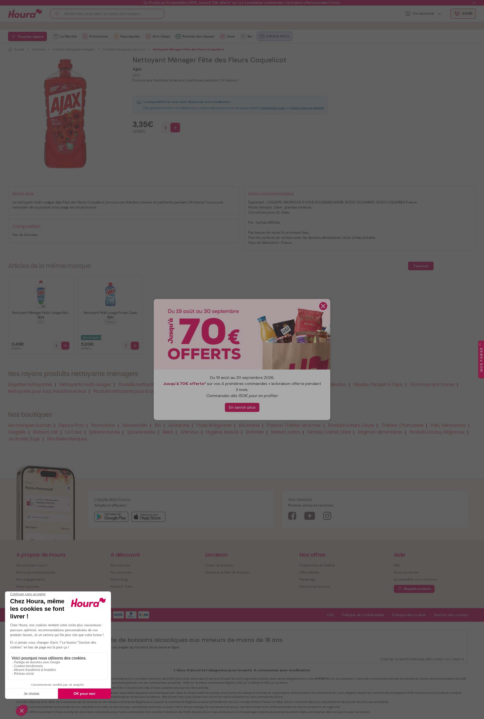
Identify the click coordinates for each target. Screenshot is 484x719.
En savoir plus (242, 407)
